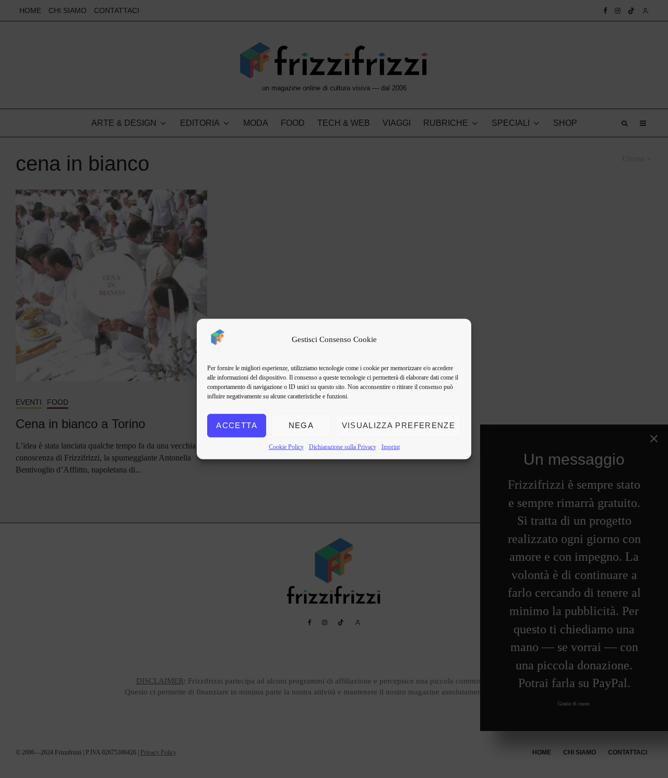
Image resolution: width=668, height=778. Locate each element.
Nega (301, 425)
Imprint (390, 446)
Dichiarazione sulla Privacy (342, 446)
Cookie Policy (286, 446)
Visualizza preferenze (398, 425)
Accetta (236, 425)
